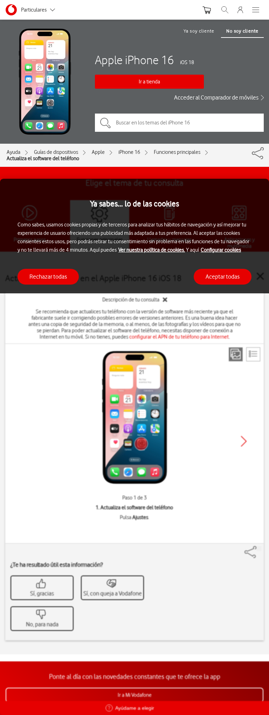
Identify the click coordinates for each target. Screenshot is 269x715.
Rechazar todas (48, 276)
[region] (134, 447)
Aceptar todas (223, 276)
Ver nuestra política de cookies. (151, 250)
